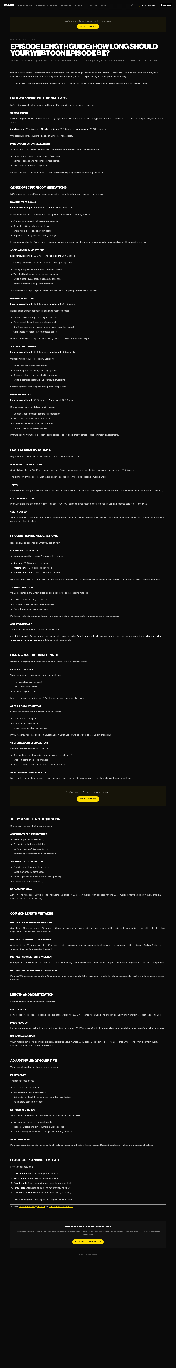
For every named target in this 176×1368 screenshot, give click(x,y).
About (104, 5)
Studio (78, 5)
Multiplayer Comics (46, 5)
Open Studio (148, 5)
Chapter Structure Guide (61, 1206)
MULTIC (9, 5)
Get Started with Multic (88, 1241)
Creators (66, 5)
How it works (25, 5)
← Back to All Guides (88, 1254)
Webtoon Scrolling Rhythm (32, 1206)
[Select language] (134, 5)
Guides (93, 5)
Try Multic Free (88, 26)
